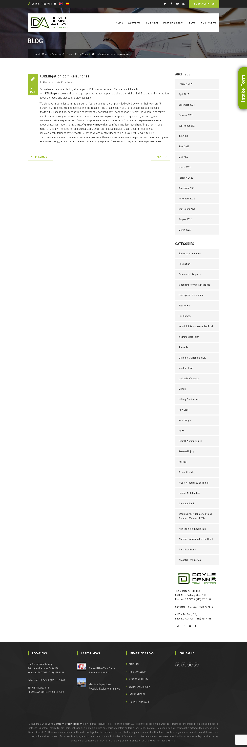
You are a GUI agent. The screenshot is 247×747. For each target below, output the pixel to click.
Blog (192, 22)
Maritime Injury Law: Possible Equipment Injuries (104, 686)
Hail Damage (185, 316)
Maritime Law (186, 368)
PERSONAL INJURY (138, 679)
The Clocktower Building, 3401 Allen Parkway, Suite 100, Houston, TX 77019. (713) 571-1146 (193, 595)
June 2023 (184, 146)
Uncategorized (186, 503)
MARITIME (134, 664)
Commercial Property (190, 274)
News (182, 430)
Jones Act (184, 347)
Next (160, 156)
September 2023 (187, 125)
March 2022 (185, 229)
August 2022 (185, 219)
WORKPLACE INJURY (139, 687)
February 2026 (186, 84)
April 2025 (184, 94)
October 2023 (186, 115)
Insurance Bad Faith (189, 336)
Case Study (185, 263)
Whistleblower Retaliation (192, 528)
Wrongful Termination (190, 560)
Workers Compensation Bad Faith (196, 539)
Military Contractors (189, 399)
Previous (41, 156)
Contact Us (209, 22)
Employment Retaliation (191, 295)
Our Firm (152, 22)
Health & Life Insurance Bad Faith (196, 326)
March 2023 (185, 167)
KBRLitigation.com (55, 93)
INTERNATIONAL (137, 694)
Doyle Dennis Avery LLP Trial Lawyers (67, 723)
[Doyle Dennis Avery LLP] (49, 22)
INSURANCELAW (137, 671)
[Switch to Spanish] (67, 3)
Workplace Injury (187, 549)
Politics (183, 461)
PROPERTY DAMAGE (139, 702)
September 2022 (187, 209)
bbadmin (48, 82)
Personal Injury (186, 451)
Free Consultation (203, 4)
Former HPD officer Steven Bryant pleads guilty (102, 670)
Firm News (67, 82)
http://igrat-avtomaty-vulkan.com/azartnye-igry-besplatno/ (110, 124)
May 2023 (184, 156)
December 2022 (187, 188)
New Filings (185, 420)
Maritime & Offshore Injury (192, 357)
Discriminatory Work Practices (194, 284)
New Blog (184, 409)
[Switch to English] (60, 3)
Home (119, 22)
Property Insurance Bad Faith (194, 482)
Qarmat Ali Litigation (189, 493)
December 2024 (187, 104)
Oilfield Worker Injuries (190, 441)
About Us (134, 22)
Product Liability (187, 472)
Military (182, 388)
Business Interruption (190, 253)
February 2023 (186, 177)
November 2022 (187, 198)
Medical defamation (189, 378)
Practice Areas (173, 22)
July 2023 (184, 136)
